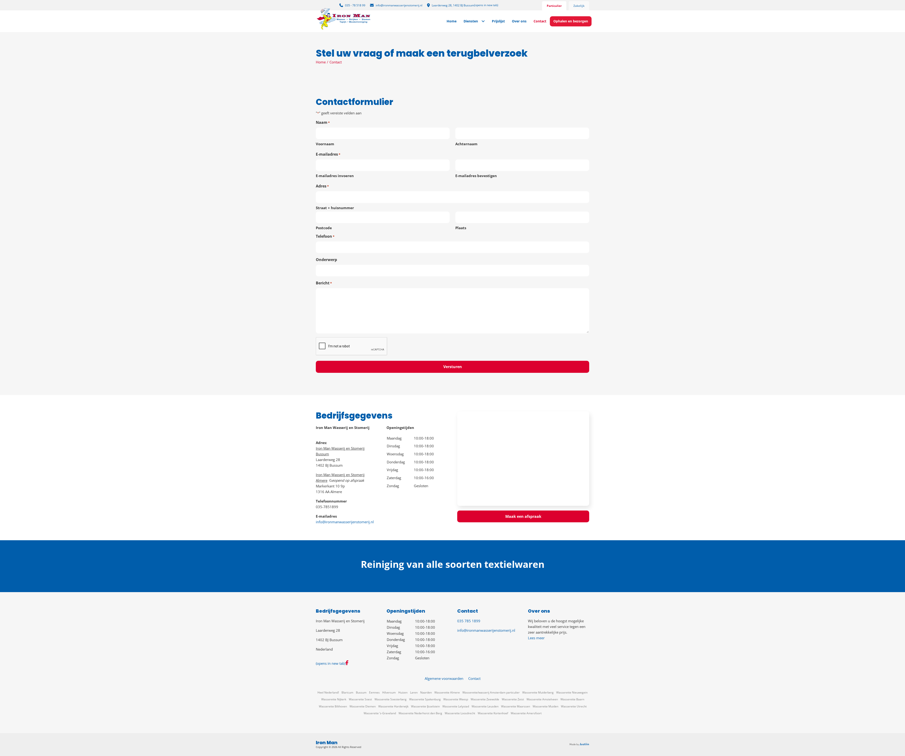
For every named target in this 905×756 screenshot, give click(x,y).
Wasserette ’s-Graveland (380, 713)
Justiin (584, 744)
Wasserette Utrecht (574, 706)
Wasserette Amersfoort (526, 713)
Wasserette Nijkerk (333, 699)
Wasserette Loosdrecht (460, 713)
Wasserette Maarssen (515, 706)
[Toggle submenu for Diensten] (483, 21)
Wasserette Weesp (455, 699)
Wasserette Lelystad (455, 706)
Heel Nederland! (328, 692)
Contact (474, 678)
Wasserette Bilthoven (333, 706)
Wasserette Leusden (485, 706)
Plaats (460, 227)
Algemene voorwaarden (444, 678)
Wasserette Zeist (513, 699)
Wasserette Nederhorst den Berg (420, 713)
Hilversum (389, 692)
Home (321, 62)
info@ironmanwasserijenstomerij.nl (345, 521)
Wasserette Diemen (363, 706)
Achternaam (466, 143)
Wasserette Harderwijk (393, 706)
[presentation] (351, 346)
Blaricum (347, 692)
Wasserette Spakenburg (425, 699)
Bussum (361, 692)
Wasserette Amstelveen (542, 699)
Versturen (452, 366)
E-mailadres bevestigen (476, 175)
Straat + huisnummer (335, 207)
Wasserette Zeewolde (485, 699)
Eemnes (374, 692)
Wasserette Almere (447, 692)
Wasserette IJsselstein (425, 706)
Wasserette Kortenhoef (493, 713)
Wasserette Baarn (572, 699)
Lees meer (536, 638)
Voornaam (325, 143)
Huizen (402, 692)
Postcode (324, 227)
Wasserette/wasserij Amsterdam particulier (491, 692)
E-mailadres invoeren (335, 175)
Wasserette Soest (360, 699)
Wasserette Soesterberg (390, 699)
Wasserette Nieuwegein (572, 692)
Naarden (426, 692)
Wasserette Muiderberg (538, 692)
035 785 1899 (468, 621)
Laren (414, 692)
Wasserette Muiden (545, 706)
